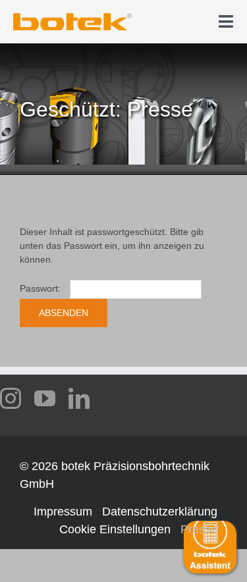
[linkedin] (79, 398)
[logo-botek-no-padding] (72, 18)
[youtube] (44, 398)
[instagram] (10, 398)
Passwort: (41, 288)
